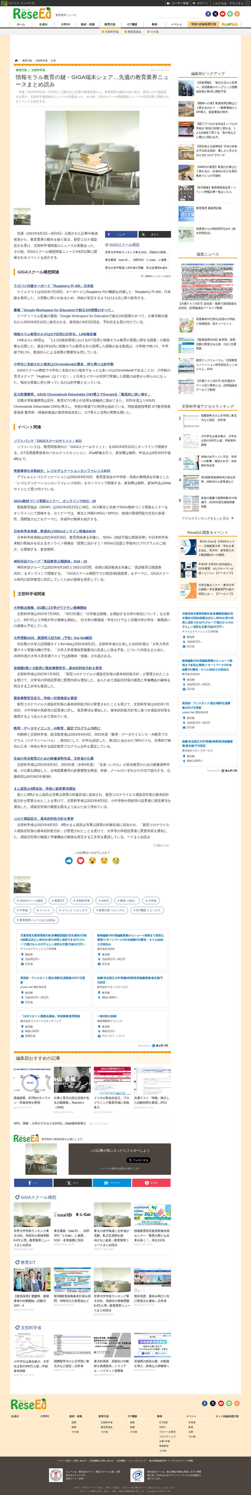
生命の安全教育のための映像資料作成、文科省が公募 (54, 758)
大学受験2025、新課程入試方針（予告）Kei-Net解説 (53, 638)
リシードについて (137, 1461)
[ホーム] (16, 60)
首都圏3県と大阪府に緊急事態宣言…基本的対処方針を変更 (58, 668)
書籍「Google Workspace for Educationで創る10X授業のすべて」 (64, 310)
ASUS (105, 900)
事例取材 (164, 1446)
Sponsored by (144, 1046)
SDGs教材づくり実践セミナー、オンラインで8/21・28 (55, 501)
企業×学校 (164, 1441)
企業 (190, 1431)
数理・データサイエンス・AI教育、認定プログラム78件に (57, 728)
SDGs (162, 1427)
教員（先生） (128, 900)
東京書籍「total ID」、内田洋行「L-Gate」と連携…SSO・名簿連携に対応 (151, 259)
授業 (74, 1422)
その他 (154, 31)
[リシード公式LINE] (229, 1403)
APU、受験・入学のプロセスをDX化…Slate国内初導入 (61, 1123)
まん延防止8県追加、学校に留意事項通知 (44, 789)
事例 (154, 24)
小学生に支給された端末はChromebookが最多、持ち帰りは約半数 (64, 364)
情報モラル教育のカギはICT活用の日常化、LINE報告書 (55, 334)
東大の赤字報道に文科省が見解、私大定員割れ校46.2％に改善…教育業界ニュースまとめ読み (162, 267)
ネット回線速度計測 (227, 1416)
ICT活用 (163, 1422)
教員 (190, 1427)
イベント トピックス (74, 910)
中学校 (24, 910)
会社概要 (121, 1461)
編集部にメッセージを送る (158, 276)
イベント (176, 24)
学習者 (192, 1422)
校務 (74, 1427)
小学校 (152, 900)
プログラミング (167, 1436)
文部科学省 (112, 31)
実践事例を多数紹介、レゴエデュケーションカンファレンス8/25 (62, 471)
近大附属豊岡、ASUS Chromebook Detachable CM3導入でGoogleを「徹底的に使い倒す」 (82, 394)
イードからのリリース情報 (180, 1461)
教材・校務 (88, 24)
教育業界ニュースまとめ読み (37, 920)
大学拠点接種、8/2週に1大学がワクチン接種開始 (50, 608)
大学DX (65, 24)
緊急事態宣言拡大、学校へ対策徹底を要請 (45, 698)
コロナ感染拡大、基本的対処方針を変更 (44, 819)
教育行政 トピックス (112, 910)
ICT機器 (132, 24)
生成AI (43, 24)
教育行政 (110, 24)
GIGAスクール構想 (124, 245)
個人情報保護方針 (157, 1461)
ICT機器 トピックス (148, 910)
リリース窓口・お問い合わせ (72, 1461)
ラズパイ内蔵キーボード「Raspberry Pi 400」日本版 (54, 286)
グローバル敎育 (167, 1431)
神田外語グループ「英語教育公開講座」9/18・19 (50, 561)
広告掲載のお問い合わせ (101, 1461)
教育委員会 (134, 31)
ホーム (21, 24)
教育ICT (60, 900)
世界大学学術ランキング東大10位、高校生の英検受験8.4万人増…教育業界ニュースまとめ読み (163, 252)
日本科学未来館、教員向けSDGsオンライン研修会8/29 (54, 531)
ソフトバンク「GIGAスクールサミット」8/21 (48, 441)
